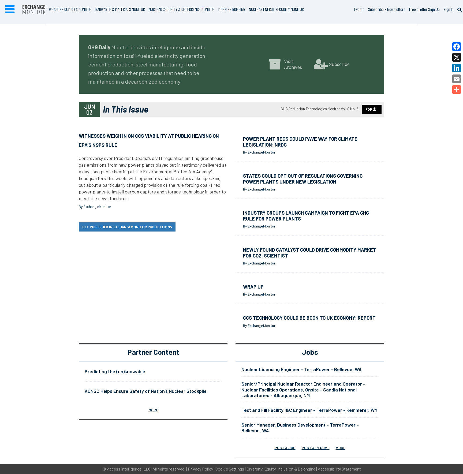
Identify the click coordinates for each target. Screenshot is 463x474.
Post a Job (285, 447)
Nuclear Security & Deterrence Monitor (182, 9)
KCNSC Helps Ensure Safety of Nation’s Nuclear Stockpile (146, 391)
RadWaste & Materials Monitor (120, 9)
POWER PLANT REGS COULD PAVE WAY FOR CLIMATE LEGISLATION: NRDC (300, 142)
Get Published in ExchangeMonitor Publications (127, 227)
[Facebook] (456, 46)
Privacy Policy (200, 468)
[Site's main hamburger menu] (9, 9)
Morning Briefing (231, 9)
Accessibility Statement (339, 468)
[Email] (456, 78)
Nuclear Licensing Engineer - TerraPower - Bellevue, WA (301, 369)
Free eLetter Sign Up (424, 9)
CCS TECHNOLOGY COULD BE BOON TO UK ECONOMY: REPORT (309, 318)
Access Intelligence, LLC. (129, 468)
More (153, 410)
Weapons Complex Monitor (70, 9)
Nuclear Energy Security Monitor (276, 9)
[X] (456, 57)
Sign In (448, 9)
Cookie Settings (229, 468)
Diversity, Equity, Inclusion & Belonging (281, 468)
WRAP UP (253, 287)
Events (359, 9)
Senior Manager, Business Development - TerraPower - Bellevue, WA (300, 428)
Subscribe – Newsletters (386, 9)
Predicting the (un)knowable (115, 371)
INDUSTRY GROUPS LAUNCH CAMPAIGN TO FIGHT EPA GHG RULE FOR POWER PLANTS (306, 216)
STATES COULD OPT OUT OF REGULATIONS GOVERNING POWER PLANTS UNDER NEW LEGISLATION (303, 179)
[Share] (456, 89)
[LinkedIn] (456, 68)
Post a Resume (316, 447)
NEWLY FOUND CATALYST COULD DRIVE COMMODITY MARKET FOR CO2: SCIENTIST (309, 253)
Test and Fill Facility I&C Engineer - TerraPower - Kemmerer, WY (309, 410)
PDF (369, 109)
